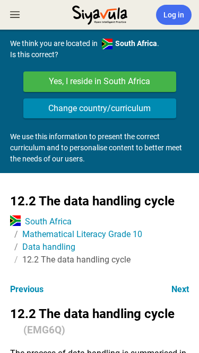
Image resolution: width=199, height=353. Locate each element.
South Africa (48, 221)
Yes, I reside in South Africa (99, 81)
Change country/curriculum (99, 108)
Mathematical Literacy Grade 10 (82, 234)
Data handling (48, 247)
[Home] (99, 13)
